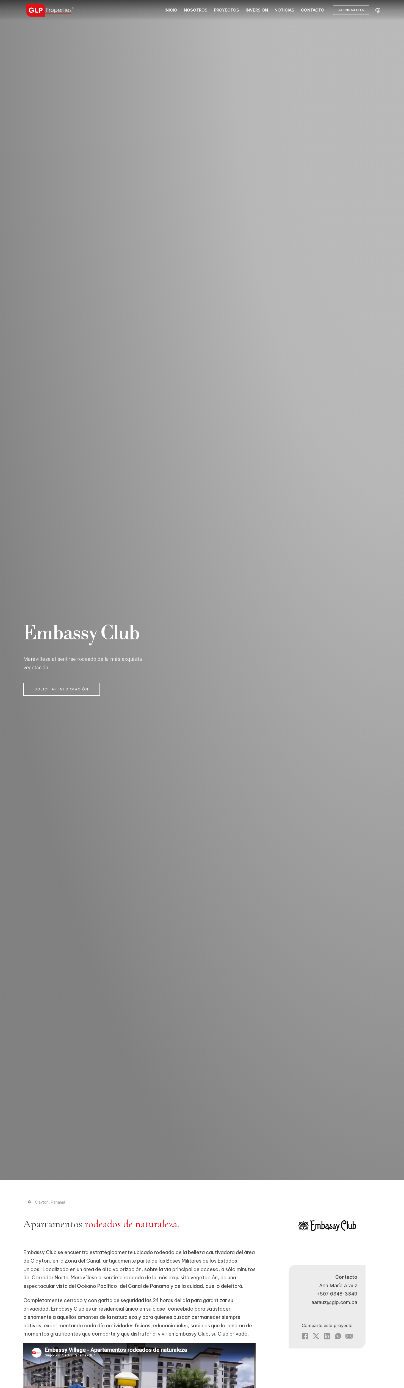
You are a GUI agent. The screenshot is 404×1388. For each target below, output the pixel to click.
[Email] (349, 1336)
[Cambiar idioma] (378, 10)
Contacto (312, 10)
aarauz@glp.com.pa (334, 1302)
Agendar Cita (351, 10)
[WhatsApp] (338, 1336)
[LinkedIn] (327, 1336)
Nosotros (195, 10)
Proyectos (226, 10)
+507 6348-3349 (337, 1294)
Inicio (171, 10)
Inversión (257, 10)
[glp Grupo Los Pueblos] (50, 10)
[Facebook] (305, 1336)
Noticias (284, 10)
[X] (316, 1336)
